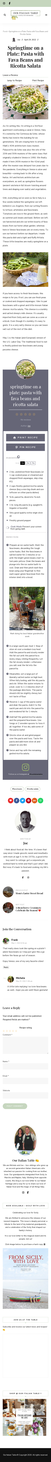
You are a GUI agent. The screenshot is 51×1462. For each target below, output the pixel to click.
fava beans (17, 789)
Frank (14, 940)
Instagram (4, 3)
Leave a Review (10, 75)
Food (5, 31)
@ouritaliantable (36, 774)
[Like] (10, 800)
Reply (6, 967)
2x (28, 463)
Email (6, 1076)
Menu (46, 15)
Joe (19, 40)
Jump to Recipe (14, 80)
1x (22, 463)
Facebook (9, 3)
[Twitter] (22, 800)
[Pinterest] (28, 800)
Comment (7, 1034)
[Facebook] (16, 800)
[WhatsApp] (40, 800)
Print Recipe (38, 80)
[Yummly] (34, 800)
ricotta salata (33, 789)
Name (6, 1061)
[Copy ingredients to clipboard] (18, 457)
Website (6, 1090)
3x (33, 463)
